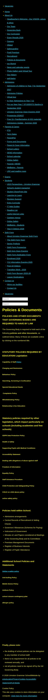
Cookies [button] (22, 679)
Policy (18, 362)
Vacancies (9, 6)
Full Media (15, 683)
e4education (7, 679)
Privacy (16, 679)
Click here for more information (24, 696)
